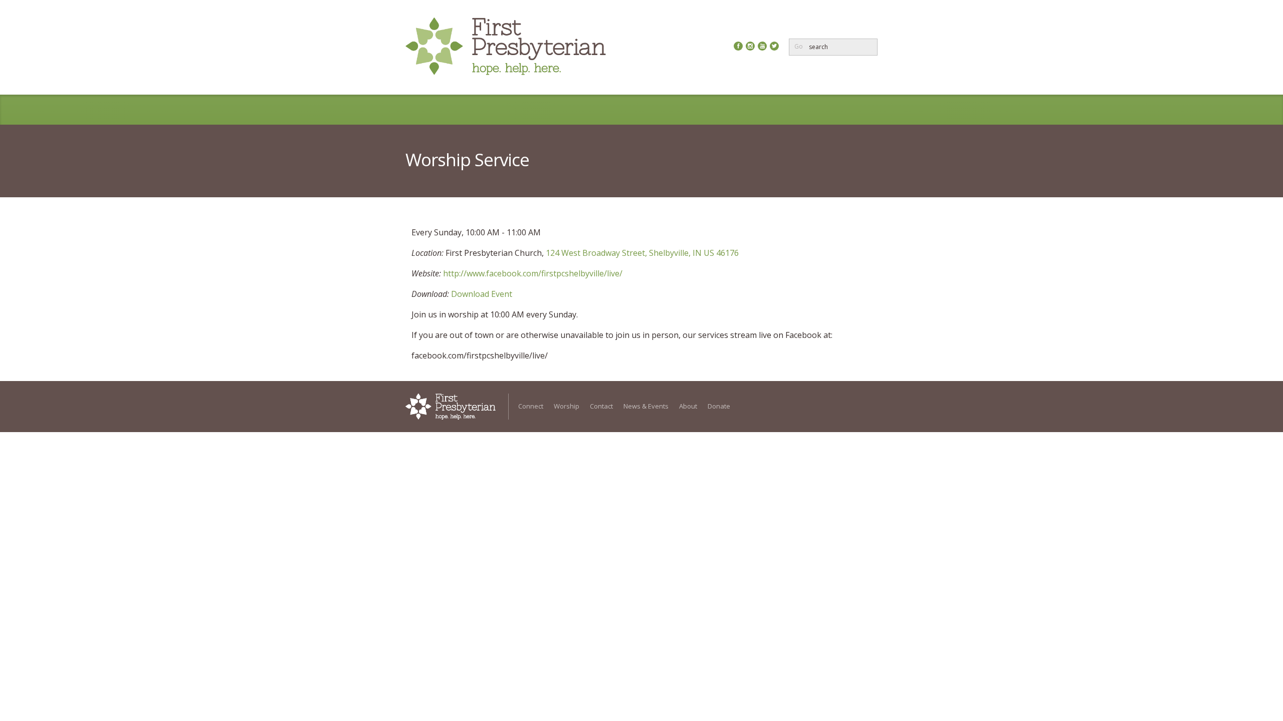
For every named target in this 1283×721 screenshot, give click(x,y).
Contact (608, 109)
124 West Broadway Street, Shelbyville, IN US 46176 (642, 252)
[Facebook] (738, 46)
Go (798, 46)
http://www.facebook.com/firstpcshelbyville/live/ (532, 273)
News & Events (675, 109)
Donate (785, 109)
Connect (500, 109)
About (737, 109)
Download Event (481, 293)
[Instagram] (750, 46)
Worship (554, 109)
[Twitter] (774, 46)
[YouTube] (762, 46)
